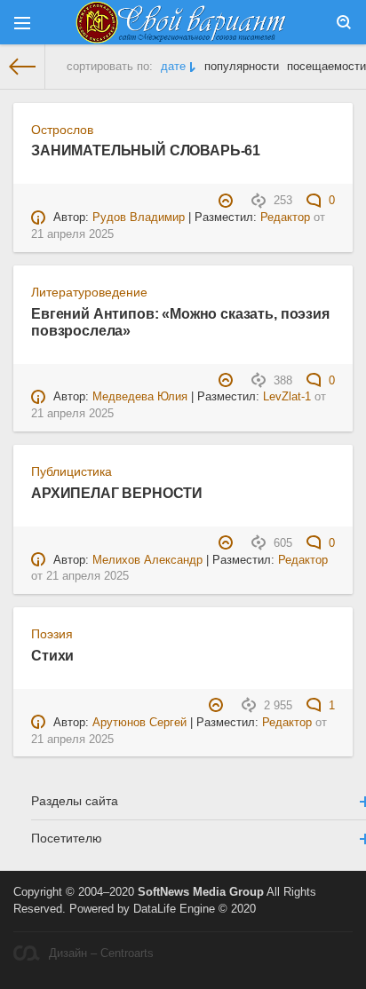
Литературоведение (89, 292)
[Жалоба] (228, 200)
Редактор (285, 217)
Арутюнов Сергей (139, 722)
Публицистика (71, 471)
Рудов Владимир (138, 217)
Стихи (52, 655)
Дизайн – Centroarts (101, 953)
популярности (241, 66)
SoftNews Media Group (201, 892)
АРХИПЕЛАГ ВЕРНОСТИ (117, 493)
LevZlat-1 (287, 397)
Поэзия (52, 634)
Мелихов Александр (147, 560)
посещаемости (326, 66)
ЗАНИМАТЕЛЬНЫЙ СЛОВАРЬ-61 (145, 150)
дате (173, 66)
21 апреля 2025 (72, 234)
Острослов (62, 130)
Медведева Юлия (139, 397)
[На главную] (22, 66)
